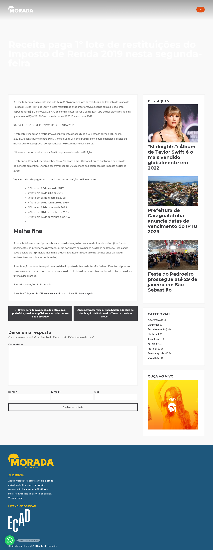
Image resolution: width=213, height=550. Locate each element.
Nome (12, 391)
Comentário (15, 344)
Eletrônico (154, 324)
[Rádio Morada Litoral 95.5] (20, 11)
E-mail (55, 391)
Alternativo (154, 319)
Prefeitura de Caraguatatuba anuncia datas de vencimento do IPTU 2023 (172, 220)
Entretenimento (157, 329)
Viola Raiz (153, 358)
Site (96, 391)
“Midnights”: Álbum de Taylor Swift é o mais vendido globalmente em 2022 (171, 157)
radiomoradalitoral (56, 293)
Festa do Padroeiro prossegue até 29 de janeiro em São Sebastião (172, 282)
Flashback (154, 334)
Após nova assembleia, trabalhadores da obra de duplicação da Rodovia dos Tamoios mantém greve (105, 313)
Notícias (153, 348)
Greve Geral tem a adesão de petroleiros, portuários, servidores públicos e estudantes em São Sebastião (40, 313)
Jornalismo (154, 338)
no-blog (152, 343)
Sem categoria (85, 293)
